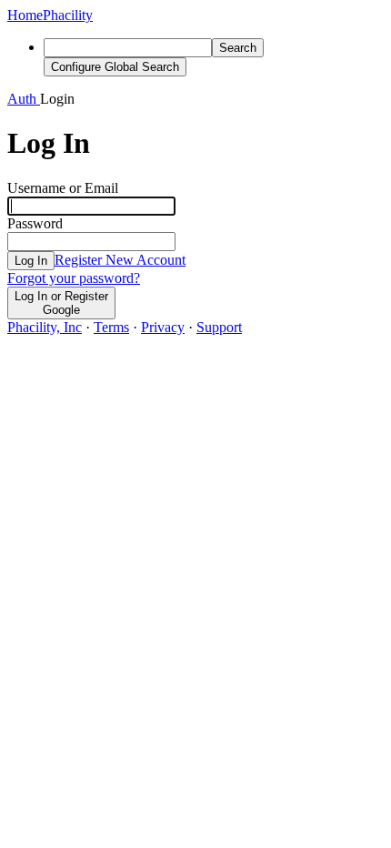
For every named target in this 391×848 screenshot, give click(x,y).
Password (35, 223)
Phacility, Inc (44, 327)
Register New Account (120, 260)
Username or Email (62, 188)
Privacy (163, 327)
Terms (111, 327)
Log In (31, 261)
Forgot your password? (73, 278)
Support (219, 327)
